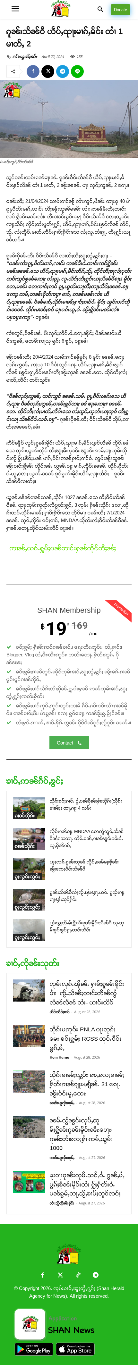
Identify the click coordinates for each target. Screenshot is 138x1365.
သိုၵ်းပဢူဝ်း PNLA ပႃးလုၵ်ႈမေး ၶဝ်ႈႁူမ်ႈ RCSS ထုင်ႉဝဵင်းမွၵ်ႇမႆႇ (86, 1038)
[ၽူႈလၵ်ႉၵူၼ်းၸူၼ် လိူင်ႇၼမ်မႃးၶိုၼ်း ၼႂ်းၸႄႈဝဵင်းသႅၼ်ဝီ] (29, 869)
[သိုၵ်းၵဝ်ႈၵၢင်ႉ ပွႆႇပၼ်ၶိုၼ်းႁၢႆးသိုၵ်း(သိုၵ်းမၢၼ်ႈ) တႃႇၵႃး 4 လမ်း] (29, 808)
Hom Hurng (59, 1057)
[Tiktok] (78, 1276)
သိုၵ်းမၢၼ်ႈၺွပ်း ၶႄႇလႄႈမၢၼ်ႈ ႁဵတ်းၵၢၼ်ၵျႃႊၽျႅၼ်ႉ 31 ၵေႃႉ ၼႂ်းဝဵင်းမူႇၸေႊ (87, 1084)
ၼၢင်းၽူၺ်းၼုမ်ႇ (62, 1103)
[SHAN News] (69, 9)
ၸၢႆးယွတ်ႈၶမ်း (25, 56)
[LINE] (77, 71)
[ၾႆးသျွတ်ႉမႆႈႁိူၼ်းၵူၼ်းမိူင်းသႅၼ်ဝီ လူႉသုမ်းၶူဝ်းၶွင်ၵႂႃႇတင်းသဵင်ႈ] (29, 930)
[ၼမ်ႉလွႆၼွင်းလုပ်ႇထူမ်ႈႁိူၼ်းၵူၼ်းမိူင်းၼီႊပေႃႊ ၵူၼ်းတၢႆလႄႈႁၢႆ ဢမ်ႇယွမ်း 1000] (29, 1127)
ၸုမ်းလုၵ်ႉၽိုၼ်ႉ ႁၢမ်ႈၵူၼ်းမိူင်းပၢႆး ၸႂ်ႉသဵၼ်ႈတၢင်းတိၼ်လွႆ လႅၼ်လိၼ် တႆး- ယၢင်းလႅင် (87, 993)
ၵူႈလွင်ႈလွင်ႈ (27, 876)
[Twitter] (60, 1276)
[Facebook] (33, 71)
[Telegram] (62, 71)
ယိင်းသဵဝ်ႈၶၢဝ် (60, 1012)
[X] (47, 71)
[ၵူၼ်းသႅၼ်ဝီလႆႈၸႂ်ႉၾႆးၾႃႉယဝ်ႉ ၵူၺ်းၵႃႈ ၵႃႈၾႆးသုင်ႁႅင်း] (29, 900)
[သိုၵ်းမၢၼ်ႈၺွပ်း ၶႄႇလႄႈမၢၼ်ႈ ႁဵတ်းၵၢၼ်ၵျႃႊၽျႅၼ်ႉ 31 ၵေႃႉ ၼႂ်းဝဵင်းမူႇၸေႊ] (29, 1081)
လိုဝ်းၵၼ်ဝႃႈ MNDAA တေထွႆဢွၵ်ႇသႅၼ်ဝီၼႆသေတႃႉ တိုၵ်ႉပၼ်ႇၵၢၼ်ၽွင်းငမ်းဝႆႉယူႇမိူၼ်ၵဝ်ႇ (87, 838)
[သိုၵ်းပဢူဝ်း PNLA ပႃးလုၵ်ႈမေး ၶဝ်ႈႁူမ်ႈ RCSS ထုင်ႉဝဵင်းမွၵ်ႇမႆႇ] (29, 1036)
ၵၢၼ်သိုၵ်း (25, 815)
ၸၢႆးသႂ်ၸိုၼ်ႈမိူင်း (62, 1203)
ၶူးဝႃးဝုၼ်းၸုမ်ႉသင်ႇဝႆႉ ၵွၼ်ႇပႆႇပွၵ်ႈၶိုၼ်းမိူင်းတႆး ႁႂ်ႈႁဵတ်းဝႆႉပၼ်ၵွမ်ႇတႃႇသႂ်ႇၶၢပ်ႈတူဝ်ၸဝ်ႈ (87, 1184)
